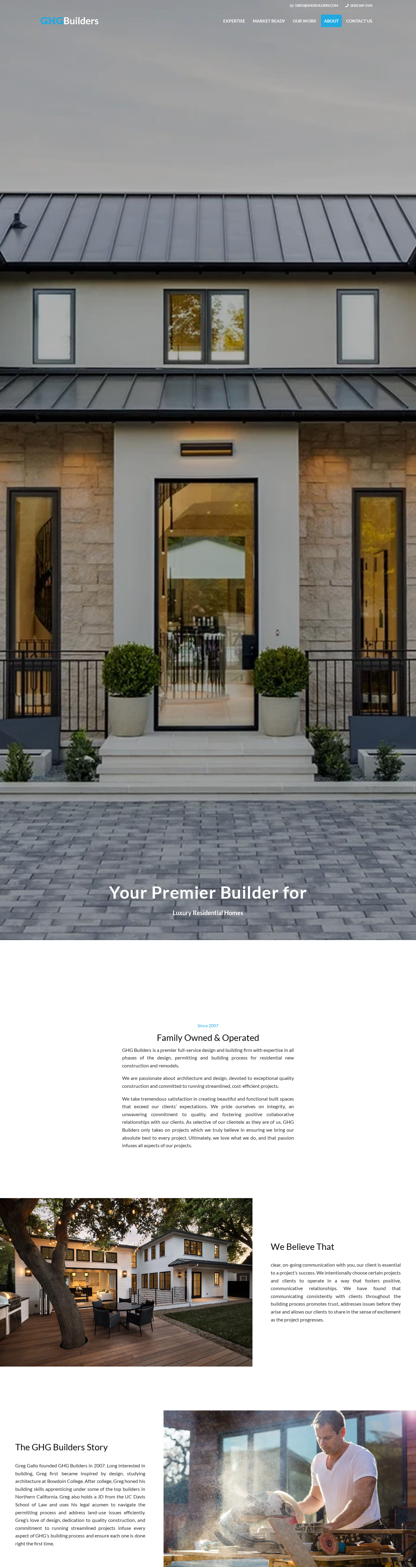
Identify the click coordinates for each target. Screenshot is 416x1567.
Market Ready (269, 20)
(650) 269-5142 (361, 5)
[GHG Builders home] (69, 20)
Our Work (304, 20)
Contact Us (359, 20)
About (331, 20)
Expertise (234, 20)
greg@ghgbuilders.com (316, 5)
